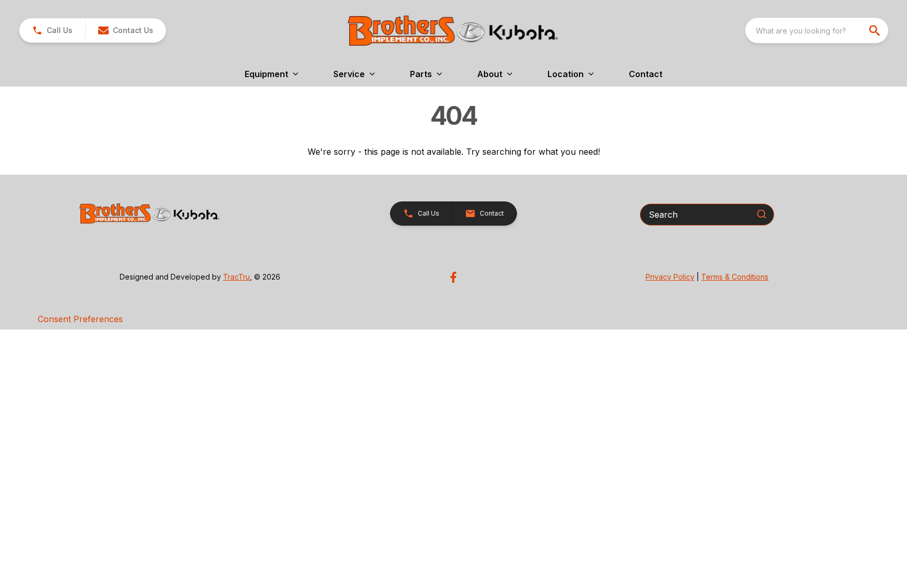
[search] (875, 30)
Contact (645, 74)
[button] (52, 30)
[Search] (761, 214)
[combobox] (816, 30)
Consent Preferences (80, 319)
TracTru (236, 276)
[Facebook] (453, 277)
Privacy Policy (670, 276)
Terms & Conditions (734, 276)
